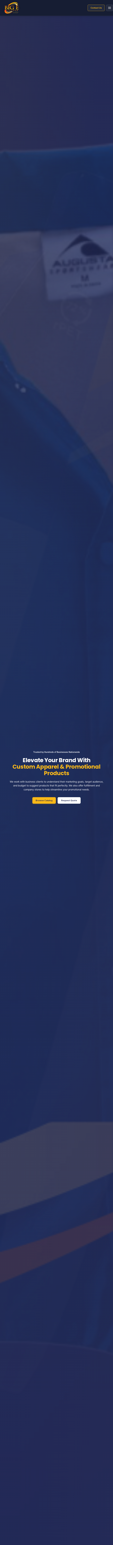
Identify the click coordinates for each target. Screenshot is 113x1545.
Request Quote (69, 800)
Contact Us (96, 7)
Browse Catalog (44, 800)
